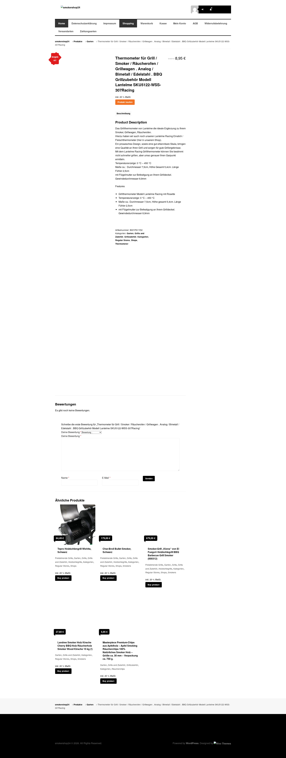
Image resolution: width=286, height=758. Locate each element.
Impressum (109, 23)
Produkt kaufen (125, 102)
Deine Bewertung (71, 432)
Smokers (127, 565)
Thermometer (121, 243)
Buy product (63, 578)
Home (61, 23)
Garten (90, 41)
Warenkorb (146, 23)
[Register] (211, 9)
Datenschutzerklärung (84, 23)
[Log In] (203, 9)
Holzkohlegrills (75, 561)
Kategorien (142, 236)
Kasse (163, 23)
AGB (195, 23)
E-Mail (106, 477)
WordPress (192, 743)
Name (65, 477)
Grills (84, 558)
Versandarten (65, 31)
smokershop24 (62, 41)
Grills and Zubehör (71, 654)
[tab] (123, 113)
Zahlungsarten (88, 31)
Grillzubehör (130, 236)
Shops (134, 240)
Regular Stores (122, 240)
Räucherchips (118, 668)
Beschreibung (123, 113)
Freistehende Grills (64, 558)
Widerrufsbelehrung (216, 23)
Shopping (128, 23)
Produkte (78, 41)
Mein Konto (179, 23)
